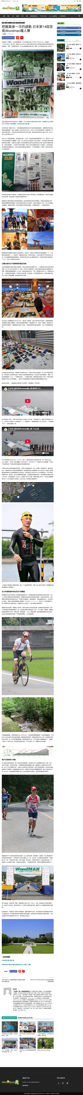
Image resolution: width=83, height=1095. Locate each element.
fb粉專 (24, 1010)
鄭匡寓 (70, 48)
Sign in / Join (15, 1)
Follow (78, 31)
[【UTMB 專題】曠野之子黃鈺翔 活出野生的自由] (61, 48)
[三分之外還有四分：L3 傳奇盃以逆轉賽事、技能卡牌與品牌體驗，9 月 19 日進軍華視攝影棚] (46, 1026)
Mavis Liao (72, 58)
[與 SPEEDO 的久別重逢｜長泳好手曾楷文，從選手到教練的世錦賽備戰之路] (10, 1026)
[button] (79, 16)
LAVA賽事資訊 (62, 16)
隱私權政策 (25, 1085)
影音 (22, 16)
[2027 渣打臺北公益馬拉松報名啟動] (28, 1026)
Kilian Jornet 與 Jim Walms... (44, 1050)
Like (79, 28)
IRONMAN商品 (43, 16)
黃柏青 (4, 34)
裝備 (27, 16)
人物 (13, 16)
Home (3, 20)
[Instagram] (77, 1)
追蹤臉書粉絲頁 (34, 16)
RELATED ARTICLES (9, 1018)
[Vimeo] (80, 1)
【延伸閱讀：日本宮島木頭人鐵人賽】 (20, 123)
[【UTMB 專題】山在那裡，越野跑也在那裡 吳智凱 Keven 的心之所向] (61, 77)
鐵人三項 (10, 22)
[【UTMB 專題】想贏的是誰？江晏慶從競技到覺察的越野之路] (61, 67)
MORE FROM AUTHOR (25, 1018)
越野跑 (17, 16)
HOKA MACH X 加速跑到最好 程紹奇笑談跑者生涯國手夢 (13, 980)
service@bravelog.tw (34, 1082)
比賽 (6, 22)
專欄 (4, 16)
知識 (8, 16)
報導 (3, 22)
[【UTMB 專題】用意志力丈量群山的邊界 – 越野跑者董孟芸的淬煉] (61, 57)
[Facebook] (74, 1)
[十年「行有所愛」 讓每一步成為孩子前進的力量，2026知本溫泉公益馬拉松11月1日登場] (10, 1043)
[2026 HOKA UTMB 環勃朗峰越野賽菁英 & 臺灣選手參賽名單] (28, 1043)
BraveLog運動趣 (53, 16)
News (3, 1048)
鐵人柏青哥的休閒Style (20, 22)
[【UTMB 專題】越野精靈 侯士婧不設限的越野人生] (61, 86)
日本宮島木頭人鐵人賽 (8, 960)
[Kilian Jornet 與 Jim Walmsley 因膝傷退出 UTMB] (46, 1043)
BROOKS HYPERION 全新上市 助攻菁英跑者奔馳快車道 (42, 980)
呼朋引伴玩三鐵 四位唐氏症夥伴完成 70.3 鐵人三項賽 (16, 964)
